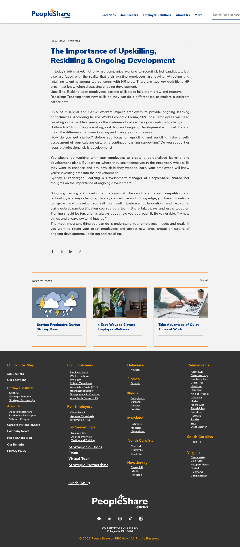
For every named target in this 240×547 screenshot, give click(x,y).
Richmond (197, 472)
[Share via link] (80, 251)
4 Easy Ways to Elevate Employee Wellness (116, 326)
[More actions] (187, 41)
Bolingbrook (138, 398)
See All (204, 280)
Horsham (196, 390)
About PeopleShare (20, 412)
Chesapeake (198, 457)
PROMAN (122, 538)
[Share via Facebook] (52, 251)
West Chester (199, 427)
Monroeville (197, 405)
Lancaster (196, 397)
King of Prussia (199, 394)
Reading (195, 419)
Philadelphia (198, 408)
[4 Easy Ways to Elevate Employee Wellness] (120, 303)
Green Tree (197, 382)
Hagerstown (138, 431)
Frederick (136, 428)
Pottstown (197, 412)
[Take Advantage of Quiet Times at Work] (181, 303)
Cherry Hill (137, 467)
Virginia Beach (199, 475)
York (193, 423)
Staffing (14, 393)
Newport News (200, 464)
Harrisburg (197, 386)
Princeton (136, 475)
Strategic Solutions (20, 396)
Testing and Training (83, 440)
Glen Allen (196, 461)
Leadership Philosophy (22, 415)
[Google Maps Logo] (141, 518)
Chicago (135, 405)
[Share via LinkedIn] (71, 251)
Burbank (135, 402)
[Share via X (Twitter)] (61, 251)
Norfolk (195, 468)
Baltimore (136, 424)
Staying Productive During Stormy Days (58, 326)
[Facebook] (99, 518)
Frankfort (136, 409)
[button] (156, 13)
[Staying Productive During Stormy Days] (59, 303)
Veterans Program (19, 419)
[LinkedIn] (109, 518)
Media (194, 401)
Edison (135, 471)
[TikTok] (130, 518)
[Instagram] (120, 518)
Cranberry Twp (199, 379)
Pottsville (196, 416)
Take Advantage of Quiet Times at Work (178, 326)
